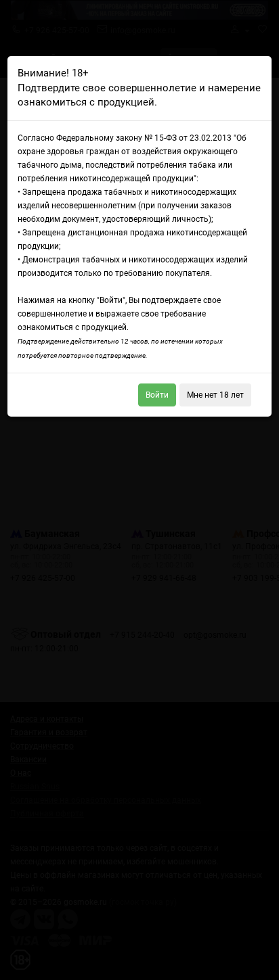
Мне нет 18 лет (215, 395)
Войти (157, 395)
